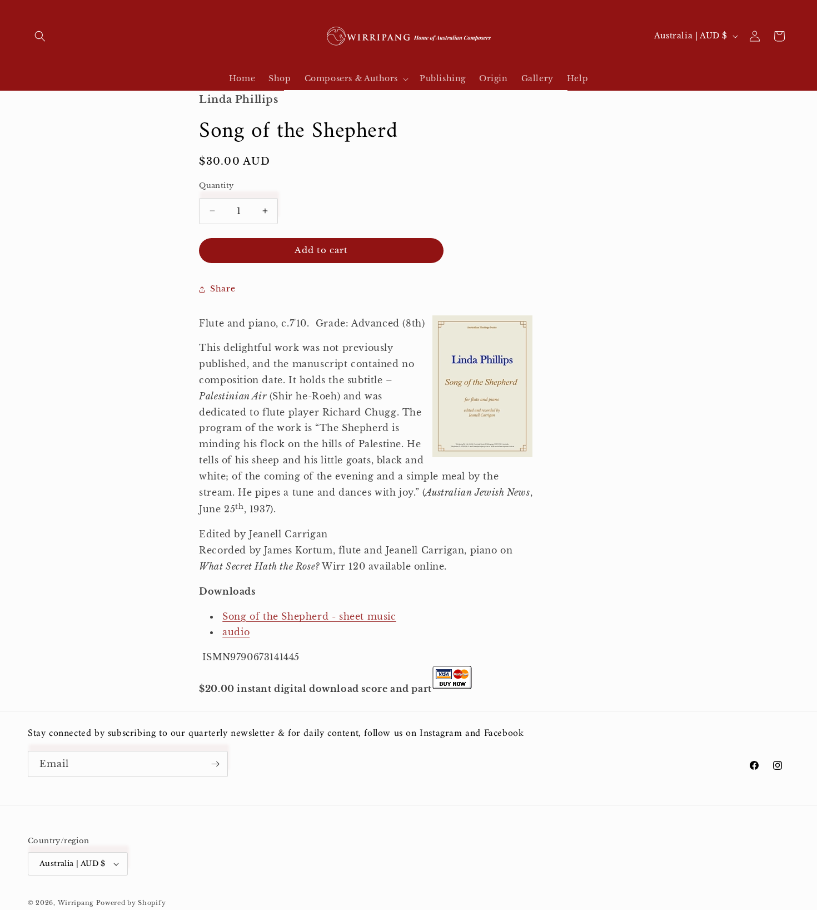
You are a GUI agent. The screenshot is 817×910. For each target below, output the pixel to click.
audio (236, 631)
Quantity (216, 185)
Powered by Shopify (131, 903)
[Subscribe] (215, 764)
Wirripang (76, 903)
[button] (40, 36)
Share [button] (222, 289)
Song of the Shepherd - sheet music (309, 616)
